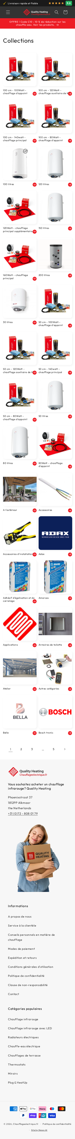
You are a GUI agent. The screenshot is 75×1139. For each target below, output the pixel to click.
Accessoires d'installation (18, 553)
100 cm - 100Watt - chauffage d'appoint (15, 92)
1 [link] (10, 749)
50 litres (43, 416)
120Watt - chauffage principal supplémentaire (17, 229)
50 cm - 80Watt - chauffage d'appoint (15, 418)
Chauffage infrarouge (23, 1019)
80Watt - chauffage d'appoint (51, 465)
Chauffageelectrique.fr (25, 1124)
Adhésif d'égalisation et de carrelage (18, 599)
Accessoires (45, 509)
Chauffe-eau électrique (24, 1046)
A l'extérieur (10, 509)
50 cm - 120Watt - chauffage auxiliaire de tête (19, 370)
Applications (10, 644)
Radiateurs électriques (23, 1037)
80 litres (8, 463)
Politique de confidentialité (26, 976)
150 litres (44, 227)
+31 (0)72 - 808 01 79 (23, 813)
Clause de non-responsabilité (28, 985)
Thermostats (17, 1064)
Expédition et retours (22, 958)
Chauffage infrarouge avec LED (30, 1028)
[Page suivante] (64, 749)
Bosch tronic (46, 732)
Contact (13, 994)
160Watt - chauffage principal (15, 277)
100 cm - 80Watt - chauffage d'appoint (51, 139)
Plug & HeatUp (17, 1082)
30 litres (8, 322)
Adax (42, 553)
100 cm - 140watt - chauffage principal (15, 139)
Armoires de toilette (50, 644)
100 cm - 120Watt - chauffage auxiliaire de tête (55, 92)
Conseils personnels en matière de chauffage (31, 937)
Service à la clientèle (22, 925)
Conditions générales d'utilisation (30, 967)
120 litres (44, 184)
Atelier (7, 688)
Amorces (44, 597)
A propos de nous (20, 916)
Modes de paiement (21, 949)
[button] (8, 12)
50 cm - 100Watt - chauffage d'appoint (51, 324)
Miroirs (13, 1073)
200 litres (44, 275)
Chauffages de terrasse (24, 1055)
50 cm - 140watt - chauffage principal (50, 370)
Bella (6, 732)
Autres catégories (49, 688)
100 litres (8, 184)
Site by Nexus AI (39, 1130)
